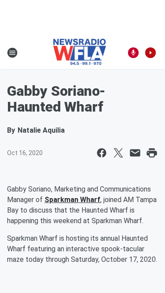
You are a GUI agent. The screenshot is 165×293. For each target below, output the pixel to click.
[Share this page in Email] (135, 153)
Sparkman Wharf (72, 199)
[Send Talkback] (133, 52)
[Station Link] (79, 53)
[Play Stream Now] (150, 52)
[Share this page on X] (118, 153)
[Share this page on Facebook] (101, 153)
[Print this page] (152, 153)
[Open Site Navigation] (12, 52)
